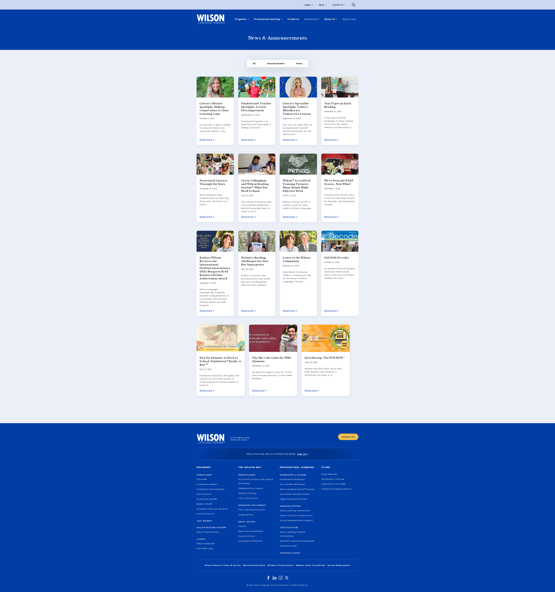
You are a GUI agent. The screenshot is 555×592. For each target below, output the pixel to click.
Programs (240, 19)
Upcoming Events (290, 553)
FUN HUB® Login (205, 548)
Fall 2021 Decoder (336, 257)
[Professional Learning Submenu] (282, 19)
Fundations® (204, 475)
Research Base (246, 475)
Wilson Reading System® (211, 527)
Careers (242, 526)
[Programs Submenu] (248, 19)
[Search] (353, 5)
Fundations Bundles (207, 499)
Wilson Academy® (206, 543)
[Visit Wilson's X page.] (287, 578)
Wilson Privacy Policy (254, 565)
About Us (329, 19)
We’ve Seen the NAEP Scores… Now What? (339, 182)
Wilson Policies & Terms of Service (223, 565)
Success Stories (246, 536)
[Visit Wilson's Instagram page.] (281, 578)
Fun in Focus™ (204, 494)
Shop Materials (329, 474)
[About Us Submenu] (337, 19)
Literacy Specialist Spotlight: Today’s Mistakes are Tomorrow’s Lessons (297, 108)
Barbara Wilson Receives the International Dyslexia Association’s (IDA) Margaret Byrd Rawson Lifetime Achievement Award (215, 268)
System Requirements (339, 565)
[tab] (254, 63)
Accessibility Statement (250, 541)
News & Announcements (250, 531)
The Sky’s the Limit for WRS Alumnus (271, 359)
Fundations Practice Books (211, 489)
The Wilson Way (249, 467)
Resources (349, 19)
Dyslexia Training (247, 493)
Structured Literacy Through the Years (213, 182)
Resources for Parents (252, 505)
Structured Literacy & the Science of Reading (255, 481)
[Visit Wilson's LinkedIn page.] (274, 578)
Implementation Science (250, 488)
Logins (307, 5)
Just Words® (204, 521)
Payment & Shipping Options (336, 489)
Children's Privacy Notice (280, 565)
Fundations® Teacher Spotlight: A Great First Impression (256, 107)
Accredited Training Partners (295, 494)
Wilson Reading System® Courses (297, 489)
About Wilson (246, 522)
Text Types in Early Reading (338, 105)
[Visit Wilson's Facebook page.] (268, 578)
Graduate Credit (288, 546)
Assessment (311, 19)
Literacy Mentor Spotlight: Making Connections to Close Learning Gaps (214, 108)
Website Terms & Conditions (310, 565)
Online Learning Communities (295, 510)
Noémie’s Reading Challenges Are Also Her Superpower (255, 261)
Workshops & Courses (332, 479)
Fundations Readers (207, 484)
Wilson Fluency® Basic (208, 532)
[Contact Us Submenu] (346, 5)
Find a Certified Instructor (252, 510)
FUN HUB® (202, 479)
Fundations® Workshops (292, 479)
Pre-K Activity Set (205, 514)
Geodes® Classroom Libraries (212, 509)
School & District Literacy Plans (296, 515)
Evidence (293, 19)
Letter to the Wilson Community (296, 259)
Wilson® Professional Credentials (297, 541)
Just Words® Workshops (292, 484)
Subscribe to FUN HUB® (333, 484)
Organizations (245, 514)
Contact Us (337, 5)
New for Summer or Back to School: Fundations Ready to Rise (220, 361)
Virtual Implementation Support (296, 520)
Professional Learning (267, 19)
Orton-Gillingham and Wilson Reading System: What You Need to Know (255, 185)
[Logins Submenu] (313, 5)
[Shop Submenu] (327, 5)
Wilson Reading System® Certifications (292, 534)
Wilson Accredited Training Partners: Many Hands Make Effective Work (296, 185)
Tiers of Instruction (248, 498)
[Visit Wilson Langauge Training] (211, 19)
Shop (321, 5)
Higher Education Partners (293, 499)
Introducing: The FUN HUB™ (325, 357)
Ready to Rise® (204, 504)
